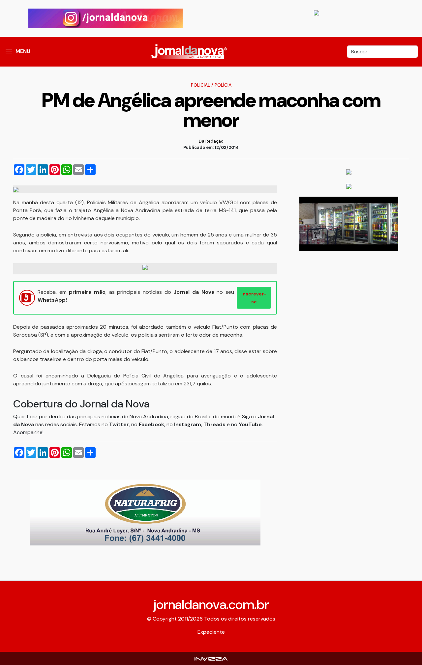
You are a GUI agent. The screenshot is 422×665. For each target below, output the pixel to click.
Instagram (187, 424)
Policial (200, 85)
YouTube (250, 424)
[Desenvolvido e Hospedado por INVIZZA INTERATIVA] (211, 658)
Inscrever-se (253, 298)
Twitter (119, 424)
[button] (9, 52)
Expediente (211, 631)
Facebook (151, 424)
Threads (215, 424)
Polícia (223, 85)
